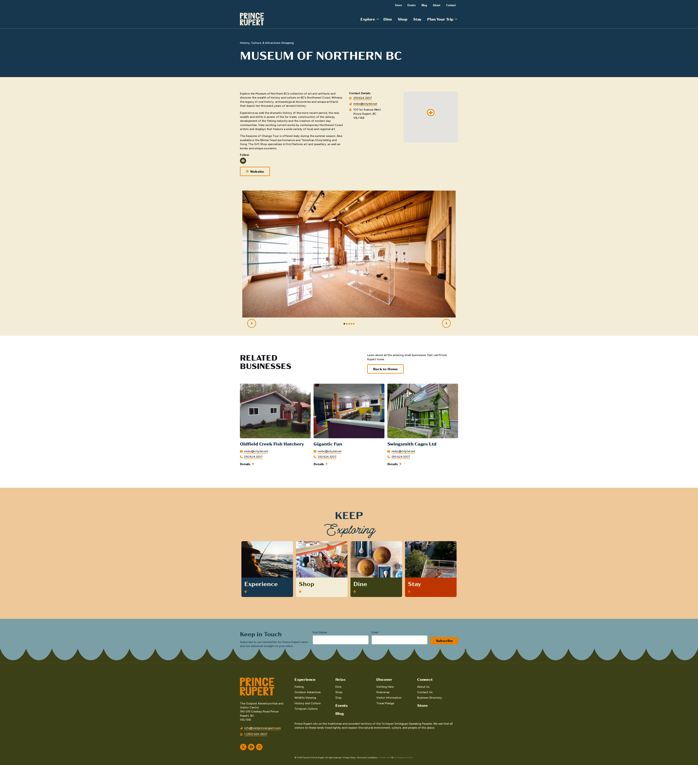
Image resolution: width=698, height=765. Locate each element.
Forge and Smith (405, 757)
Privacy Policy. (349, 757)
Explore (367, 19)
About (436, 5)
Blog (424, 5)
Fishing (299, 686)
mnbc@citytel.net (365, 103)
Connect (425, 679)
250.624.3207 (362, 98)
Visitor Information (389, 697)
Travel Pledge (385, 703)
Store (398, 5)
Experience (261, 584)
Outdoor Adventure (307, 692)
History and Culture (307, 703)
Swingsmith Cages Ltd (411, 444)
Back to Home (385, 369)
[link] (275, 425)
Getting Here (385, 686)
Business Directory (429, 697)
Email (375, 632)
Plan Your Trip (440, 19)
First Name (320, 632)
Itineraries (383, 692)
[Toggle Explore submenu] (378, 19)
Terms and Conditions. (367, 757)
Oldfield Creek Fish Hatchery (272, 444)
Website (257, 171)
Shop (402, 19)
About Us (423, 686)
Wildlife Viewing (305, 697)
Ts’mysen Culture (305, 708)
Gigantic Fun (328, 444)
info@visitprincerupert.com (262, 728)
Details (245, 464)
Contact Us (424, 692)
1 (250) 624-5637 (255, 734)
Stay (417, 19)
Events (412, 5)
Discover (384, 679)
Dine (387, 19)
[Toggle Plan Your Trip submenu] (456, 19)
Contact (451, 5)
